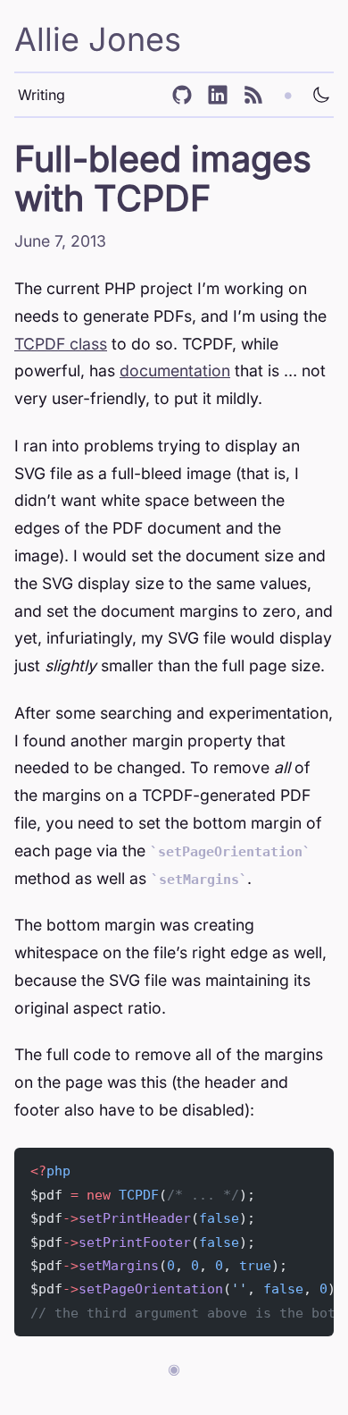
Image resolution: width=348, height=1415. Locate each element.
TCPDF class (60, 343)
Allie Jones (97, 39)
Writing (41, 95)
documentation (175, 370)
